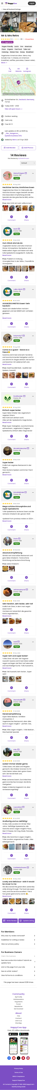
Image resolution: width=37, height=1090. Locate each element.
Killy (15, 750)
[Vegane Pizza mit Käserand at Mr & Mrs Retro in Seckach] (5, 569)
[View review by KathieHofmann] (7, 870)
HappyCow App (18, 1027)
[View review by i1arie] (7, 541)
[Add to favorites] (35, 14)
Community (18, 994)
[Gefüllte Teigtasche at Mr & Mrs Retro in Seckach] (32, 375)
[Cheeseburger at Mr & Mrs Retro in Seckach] (5, 847)
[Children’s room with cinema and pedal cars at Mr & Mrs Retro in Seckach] (5, 901)
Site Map (18, 1023)
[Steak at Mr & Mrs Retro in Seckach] (18, 375)
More (3, 63)
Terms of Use (18, 1072)
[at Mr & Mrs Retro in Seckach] (5, 208)
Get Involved (18, 1009)
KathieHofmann (23, 158)
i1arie (16, 539)
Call (9, 71)
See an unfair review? (9, 971)
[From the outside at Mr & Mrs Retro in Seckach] (32, 901)
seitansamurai (19, 590)
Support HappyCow (18, 1080)
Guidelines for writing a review (12, 940)
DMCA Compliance (18, 1076)
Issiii (15, 642)
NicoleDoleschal (20, 448)
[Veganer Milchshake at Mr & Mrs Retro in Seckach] (12, 569)
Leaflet (5, 94)
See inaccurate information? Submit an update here (16, 961)
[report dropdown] (33, 173)
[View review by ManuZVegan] (7, 175)
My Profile (18, 997)
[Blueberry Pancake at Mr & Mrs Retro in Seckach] (5, 375)
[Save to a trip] (30, 14)
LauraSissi (18, 807)
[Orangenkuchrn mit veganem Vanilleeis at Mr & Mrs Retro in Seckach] (32, 208)
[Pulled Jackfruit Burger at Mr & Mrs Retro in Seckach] (25, 375)
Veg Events (18, 1002)
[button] (18, 82)
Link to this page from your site (13, 967)
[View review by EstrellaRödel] (7, 495)
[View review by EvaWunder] (7, 398)
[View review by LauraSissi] (7, 809)
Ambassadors (18, 999)
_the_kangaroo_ (12, 133)
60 (6, 14)
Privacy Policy (18, 1068)
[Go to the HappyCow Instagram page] (28, 1058)
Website (18, 71)
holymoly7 (18, 336)
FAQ (18, 1016)
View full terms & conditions (12, 975)
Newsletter (18, 1006)
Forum (18, 1004)
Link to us (18, 1021)
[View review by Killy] (7, 752)
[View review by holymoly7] (7, 338)
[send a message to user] (26, 173)
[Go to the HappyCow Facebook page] (9, 1058)
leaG (15, 229)
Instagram (27, 71)
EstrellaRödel (19, 492)
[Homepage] (11, 3)
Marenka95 (18, 700)
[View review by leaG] (7, 231)
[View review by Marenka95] (7, 702)
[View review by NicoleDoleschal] (7, 451)
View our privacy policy (10, 944)
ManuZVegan (19, 173)
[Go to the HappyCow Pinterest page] (23, 1058)
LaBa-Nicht (18, 289)
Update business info (13, 136)
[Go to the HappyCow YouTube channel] (14, 1058)
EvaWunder (18, 396)
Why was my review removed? (13, 936)
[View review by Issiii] (7, 644)
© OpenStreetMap (21, 94)
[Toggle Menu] (2, 3)
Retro (15, 140)
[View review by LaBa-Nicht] (7, 292)
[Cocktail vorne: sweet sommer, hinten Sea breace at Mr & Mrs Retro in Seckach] (32, 269)
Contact (18, 1018)
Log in (32, 3)
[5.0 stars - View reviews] (5, 39)
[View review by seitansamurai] (7, 592)
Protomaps (11, 94)
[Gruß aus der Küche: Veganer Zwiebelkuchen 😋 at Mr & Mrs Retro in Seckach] (18, 679)
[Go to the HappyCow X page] (18, 1058)
